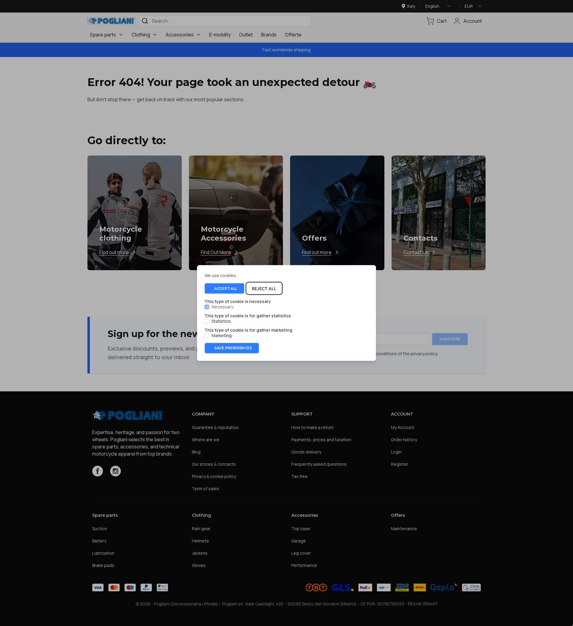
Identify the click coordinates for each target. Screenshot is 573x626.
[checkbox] (206, 307)
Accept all (225, 288)
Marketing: (222, 335)
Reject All (264, 288)
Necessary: (223, 307)
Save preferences (233, 348)
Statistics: (222, 321)
